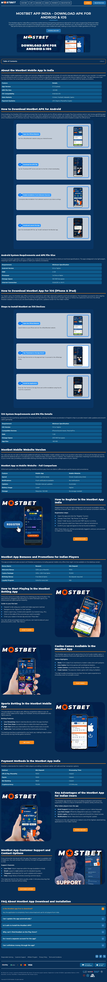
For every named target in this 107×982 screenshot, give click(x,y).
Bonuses (38, 3)
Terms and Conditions (55, 957)
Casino (46, 3)
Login (88, 3)
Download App (53, 30)
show (102, 61)
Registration (65, 3)
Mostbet (24, 3)
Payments (55, 3)
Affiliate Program (32, 957)
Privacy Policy (43, 957)
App (31, 3)
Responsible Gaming (7, 957)
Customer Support (20, 957)
